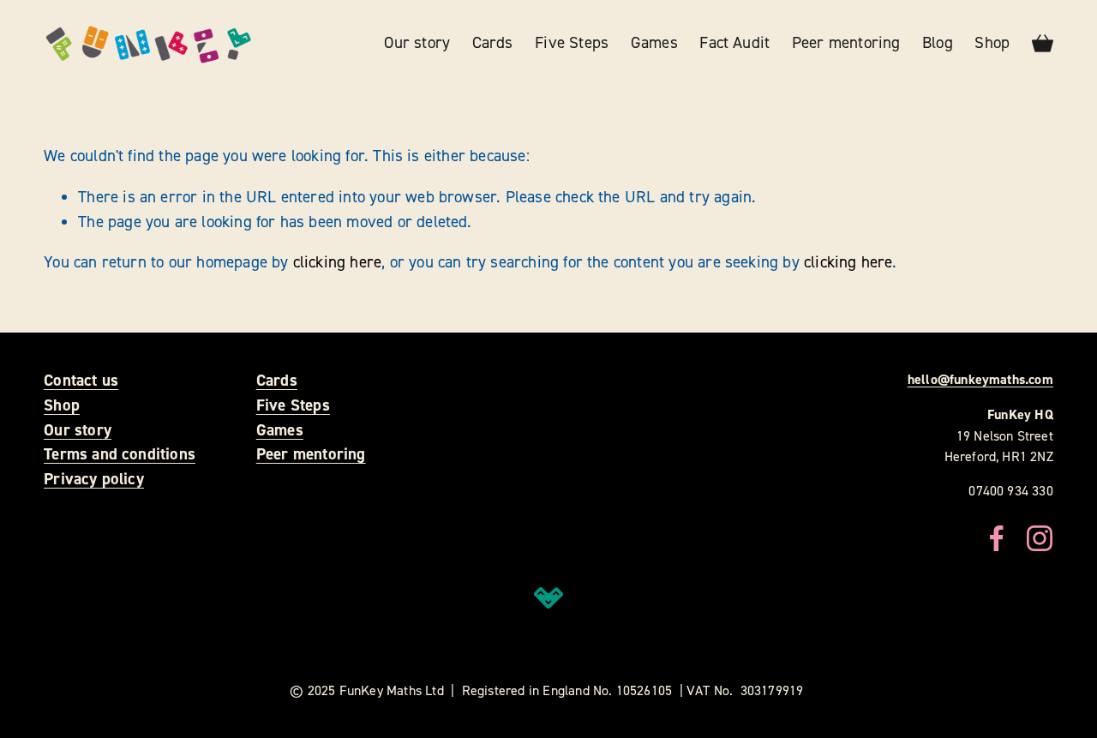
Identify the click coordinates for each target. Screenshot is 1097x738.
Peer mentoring (846, 42)
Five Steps (571, 42)
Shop (992, 42)
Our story (417, 42)
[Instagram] (1039, 538)
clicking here (337, 262)
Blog (937, 42)
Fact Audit (734, 42)
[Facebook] (996, 538)
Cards (492, 42)
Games (654, 42)
